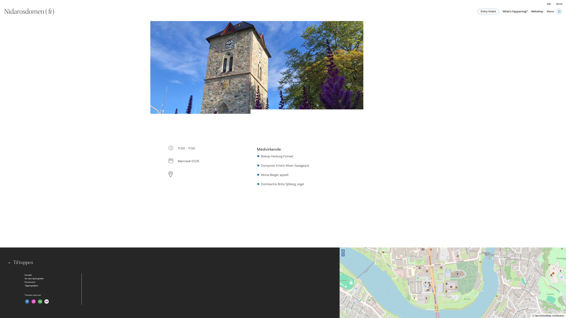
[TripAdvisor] (40, 301)
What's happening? (515, 11)
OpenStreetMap (543, 315)
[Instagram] (33, 301)
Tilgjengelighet (31, 285)
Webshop (537, 11)
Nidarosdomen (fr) (29, 11)
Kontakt (28, 275)
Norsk (559, 4)
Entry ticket (488, 11)
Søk (549, 4)
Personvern (30, 282)
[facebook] (27, 301)
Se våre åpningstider (34, 278)
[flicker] (46, 301)
